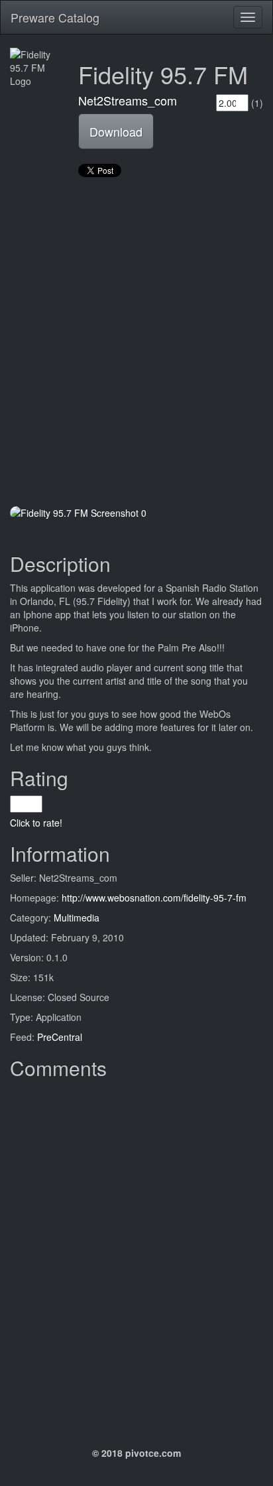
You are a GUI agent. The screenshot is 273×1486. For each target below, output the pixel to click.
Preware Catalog (55, 17)
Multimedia (76, 917)
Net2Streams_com (127, 100)
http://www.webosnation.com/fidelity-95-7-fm (154, 897)
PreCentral (59, 1037)
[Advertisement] (136, 343)
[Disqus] (136, 1251)
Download (115, 131)
